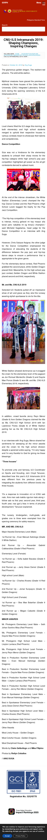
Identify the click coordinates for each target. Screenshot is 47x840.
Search (5, 25)
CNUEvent (25, 54)
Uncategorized (34, 55)
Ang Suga (28, 65)
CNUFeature (33, 54)
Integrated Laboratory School (16, 55)
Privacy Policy (20, 836)
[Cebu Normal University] (23, 10)
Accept (7, 836)
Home (17, 54)
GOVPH (5, 2)
